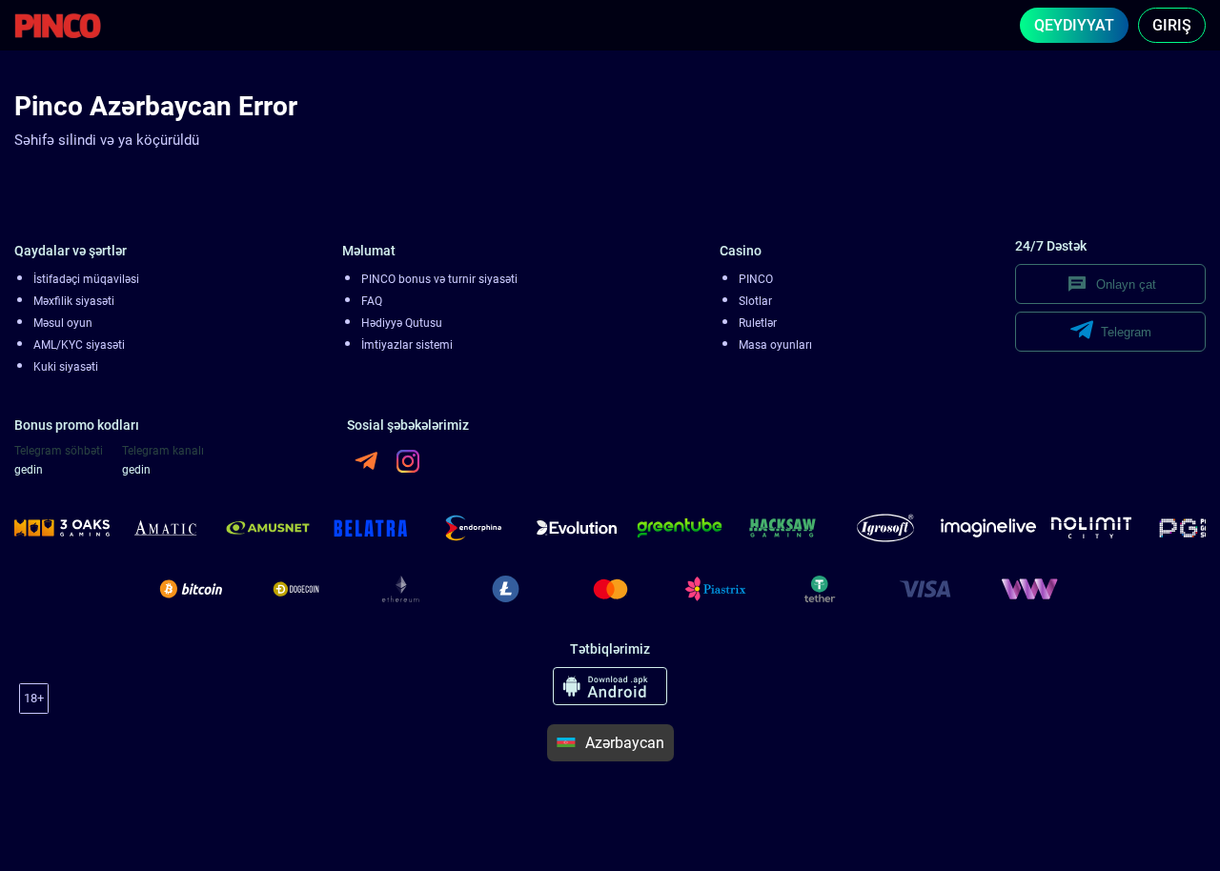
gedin (28, 469)
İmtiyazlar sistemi (407, 345)
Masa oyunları (775, 345)
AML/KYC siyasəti (79, 345)
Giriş (1171, 25)
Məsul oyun (62, 323)
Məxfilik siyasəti (73, 301)
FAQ (371, 301)
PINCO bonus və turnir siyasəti (439, 279)
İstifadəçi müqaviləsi (86, 279)
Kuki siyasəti (65, 367)
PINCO (756, 279)
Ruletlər (758, 323)
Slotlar (755, 301)
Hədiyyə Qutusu (401, 323)
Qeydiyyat (1074, 25)
